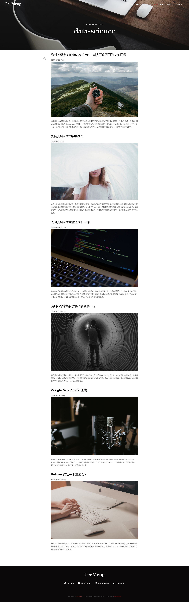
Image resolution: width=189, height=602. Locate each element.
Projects (147, 4)
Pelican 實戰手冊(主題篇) (68, 474)
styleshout (117, 596)
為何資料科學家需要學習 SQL (70, 222)
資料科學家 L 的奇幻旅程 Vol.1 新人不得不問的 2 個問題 (88, 54)
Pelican (79, 596)
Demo (162, 4)
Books (170, 4)
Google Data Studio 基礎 (69, 390)
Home (131, 4)
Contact (178, 4)
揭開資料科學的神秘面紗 (67, 136)
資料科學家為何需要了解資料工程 (73, 306)
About (138, 4)
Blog (156, 4)
